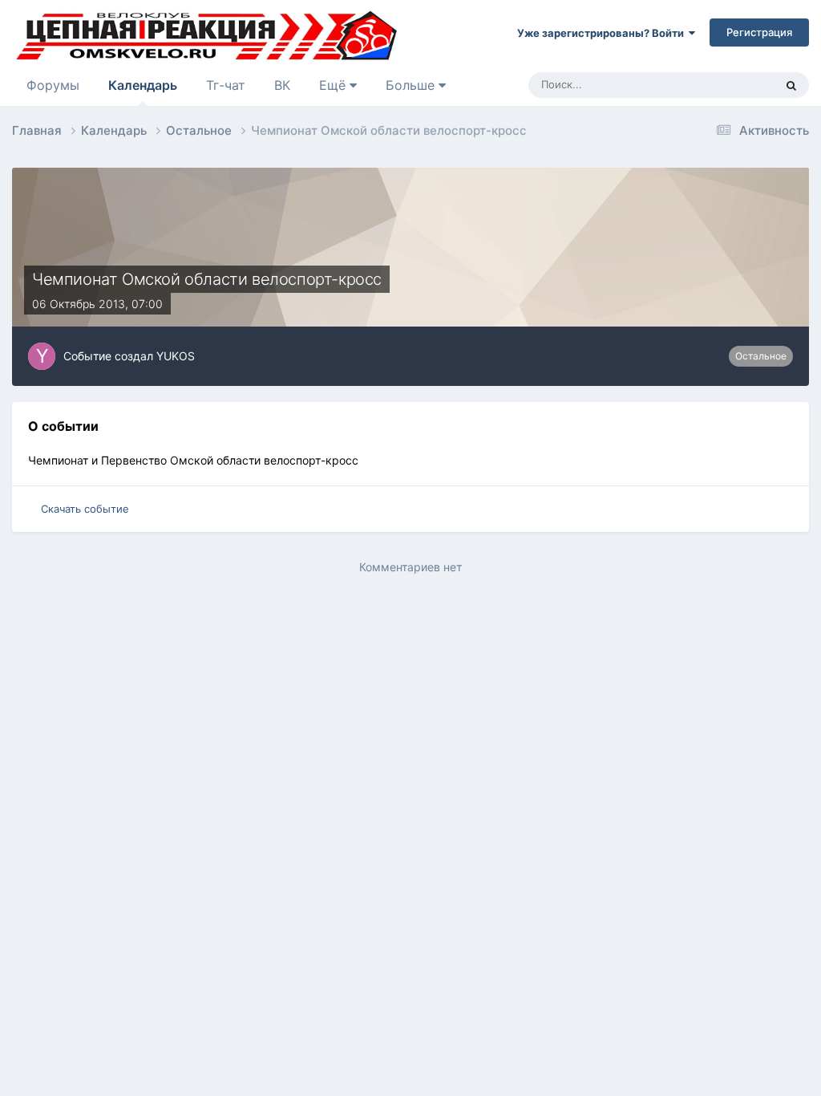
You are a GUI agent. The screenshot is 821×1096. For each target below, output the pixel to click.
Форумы (52, 85)
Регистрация (759, 32)
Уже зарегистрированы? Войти (603, 32)
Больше (410, 85)
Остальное (761, 356)
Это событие (722, 85)
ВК (282, 85)
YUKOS (175, 356)
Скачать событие (85, 508)
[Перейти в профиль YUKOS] (41, 356)
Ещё (334, 85)
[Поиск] (791, 85)
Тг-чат (225, 85)
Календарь (142, 85)
